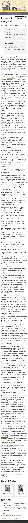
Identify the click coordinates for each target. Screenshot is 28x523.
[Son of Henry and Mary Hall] (7, 491)
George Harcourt (5, 322)
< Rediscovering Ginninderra (9, 518)
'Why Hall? (6, 513)
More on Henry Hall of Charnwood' (12, 515)
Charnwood (8, 32)
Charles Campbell (9, 273)
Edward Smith (11, 78)
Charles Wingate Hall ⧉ (7, 493)
